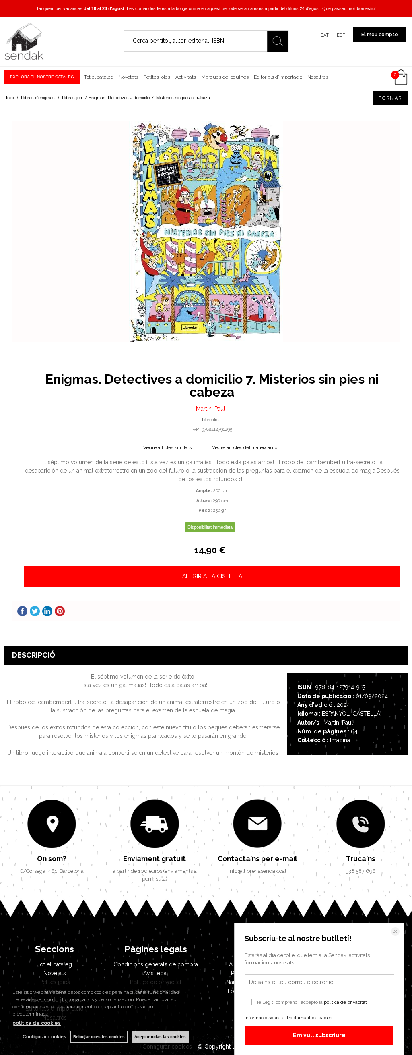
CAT (325, 35)
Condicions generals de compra (155, 964)
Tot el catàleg (98, 77)
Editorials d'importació (278, 77)
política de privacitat (345, 1002)
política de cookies (36, 1023)
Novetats (128, 77)
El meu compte (379, 34)
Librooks (210, 419)
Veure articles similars (167, 447)
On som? (51, 858)
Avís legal (155, 973)
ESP (341, 35)
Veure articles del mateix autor (245, 447)
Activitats (185, 77)
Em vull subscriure (319, 1035)
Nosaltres (317, 77)
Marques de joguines (225, 77)
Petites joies (157, 77)
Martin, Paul (210, 408)
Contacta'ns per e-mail (257, 858)
